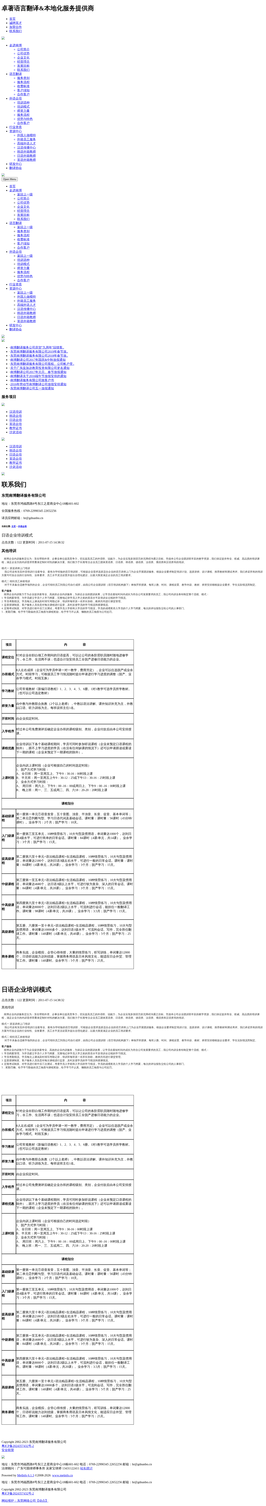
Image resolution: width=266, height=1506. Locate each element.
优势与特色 (25, 276)
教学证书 (15, 428)
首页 (12, 18)
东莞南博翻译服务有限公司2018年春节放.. (39, 355)
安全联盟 (8, 1450)
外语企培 (15, 98)
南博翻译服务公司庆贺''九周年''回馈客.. (37, 347)
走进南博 (15, 45)
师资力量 (23, 268)
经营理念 (23, 210)
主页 (13, 526)
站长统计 (86, 1468)
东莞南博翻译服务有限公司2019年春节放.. (39, 351)
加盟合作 (15, 27)
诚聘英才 (15, 23)
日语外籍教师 (26, 317)
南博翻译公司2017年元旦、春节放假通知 (38, 372)
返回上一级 (25, 194)
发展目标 (23, 215)
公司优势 (23, 202)
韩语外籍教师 (26, 313)
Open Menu (9, 179)
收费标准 (23, 239)
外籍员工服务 (26, 300)
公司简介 (23, 198)
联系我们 (15, 31)
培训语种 (23, 259)
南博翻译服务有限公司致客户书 (32, 380)
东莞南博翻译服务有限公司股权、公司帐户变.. (42, 363)
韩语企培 (15, 415)
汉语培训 (15, 411)
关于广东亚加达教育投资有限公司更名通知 (40, 368)
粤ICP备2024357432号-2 (18, 1446)
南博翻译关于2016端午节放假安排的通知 (38, 376)
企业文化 (23, 206)
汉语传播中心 (26, 309)
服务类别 (23, 231)
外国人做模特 (26, 296)
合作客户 (23, 247)
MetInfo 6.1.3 (25, 1475)
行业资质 (15, 127)
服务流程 (23, 235)
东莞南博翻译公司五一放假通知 (32, 388)
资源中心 (15, 131)
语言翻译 (15, 74)
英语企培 (15, 424)
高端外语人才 (26, 304)
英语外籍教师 (26, 321)
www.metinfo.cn (62, 1475)
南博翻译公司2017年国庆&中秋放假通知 (38, 359)
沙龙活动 (15, 432)
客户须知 (23, 243)
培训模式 (23, 264)
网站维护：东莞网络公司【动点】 (25, 1500)
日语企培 (15, 420)
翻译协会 (15, 168)
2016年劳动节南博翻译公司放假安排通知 (38, 384)
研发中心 (15, 163)
